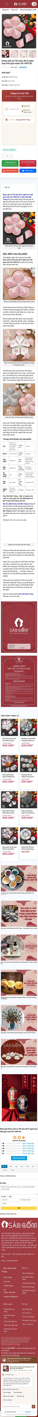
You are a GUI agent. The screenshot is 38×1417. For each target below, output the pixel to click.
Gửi (19, 1208)
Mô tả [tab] (7, 187)
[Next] (33, 31)
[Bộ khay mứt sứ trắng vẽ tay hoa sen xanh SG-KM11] (28, 763)
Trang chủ (5, 10)
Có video (5, 1170)
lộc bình (21, 1338)
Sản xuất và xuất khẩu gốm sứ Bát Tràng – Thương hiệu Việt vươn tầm (19, 928)
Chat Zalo (27, 1412)
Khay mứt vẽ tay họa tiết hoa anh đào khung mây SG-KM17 (9, 848)
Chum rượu (19, 1341)
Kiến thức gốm (27, 1309)
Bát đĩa (15, 1338)
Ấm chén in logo (15, 1344)
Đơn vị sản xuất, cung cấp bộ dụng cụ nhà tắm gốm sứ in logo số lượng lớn (19, 963)
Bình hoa (27, 1338)
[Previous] (4, 31)
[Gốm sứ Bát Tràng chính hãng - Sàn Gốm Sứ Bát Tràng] (20, 4)
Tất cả (4, 1166)
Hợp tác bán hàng (29, 1283)
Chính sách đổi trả (10, 1321)
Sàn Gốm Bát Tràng (8, 1233)
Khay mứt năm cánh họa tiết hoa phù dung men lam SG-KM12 (9, 740)
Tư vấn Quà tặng (28, 1317)
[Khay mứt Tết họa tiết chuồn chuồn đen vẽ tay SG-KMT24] (9, 799)
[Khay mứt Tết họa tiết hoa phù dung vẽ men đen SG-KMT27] (28, 835)
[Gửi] (33, 1406)
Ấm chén (4, 1338)
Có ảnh (13, 1170)
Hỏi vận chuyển (7, 1400)
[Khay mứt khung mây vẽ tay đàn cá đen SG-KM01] (28, 799)
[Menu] (6, 4)
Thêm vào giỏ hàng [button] (8, 750)
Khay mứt (14, 10)
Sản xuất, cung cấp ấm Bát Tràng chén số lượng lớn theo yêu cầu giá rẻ (18, 1067)
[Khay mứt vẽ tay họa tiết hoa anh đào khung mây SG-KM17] (9, 835)
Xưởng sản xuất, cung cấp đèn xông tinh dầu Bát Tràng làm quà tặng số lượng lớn (18, 998)
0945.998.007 (11, 171)
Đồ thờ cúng (5, 1344)
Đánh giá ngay (19, 1158)
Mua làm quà (20, 1396)
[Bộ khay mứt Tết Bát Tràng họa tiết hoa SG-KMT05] (28, 727)
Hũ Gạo (26, 1341)
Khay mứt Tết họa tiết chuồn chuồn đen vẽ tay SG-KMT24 (8, 812)
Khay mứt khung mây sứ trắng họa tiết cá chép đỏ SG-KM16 (9, 776)
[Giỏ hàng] (34, 4)
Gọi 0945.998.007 (11, 1412)
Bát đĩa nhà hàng (28, 1287)
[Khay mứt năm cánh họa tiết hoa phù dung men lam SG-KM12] (9, 727)
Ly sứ (10, 1338)
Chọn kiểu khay (17, 1392)
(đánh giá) (14, 67)
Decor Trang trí (27, 1324)
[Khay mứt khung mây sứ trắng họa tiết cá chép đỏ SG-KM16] (9, 763)
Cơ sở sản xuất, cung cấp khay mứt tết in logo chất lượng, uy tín (17, 893)
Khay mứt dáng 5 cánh (28, 10)
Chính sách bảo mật (11, 1325)
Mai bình (12, 1341)
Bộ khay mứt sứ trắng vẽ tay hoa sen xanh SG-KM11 (28, 776)
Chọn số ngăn (7, 1392)
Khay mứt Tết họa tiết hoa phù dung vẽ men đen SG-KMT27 (28, 848)
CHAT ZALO (29, 171)
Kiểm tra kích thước (8, 1396)
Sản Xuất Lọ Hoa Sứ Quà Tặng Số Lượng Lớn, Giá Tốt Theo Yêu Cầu (18, 1032)
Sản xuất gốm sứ (28, 1273)
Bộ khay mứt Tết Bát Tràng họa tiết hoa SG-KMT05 (28, 740)
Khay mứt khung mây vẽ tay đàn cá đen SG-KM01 (27, 812)
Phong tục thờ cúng (29, 1320)
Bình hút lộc (5, 1341)
